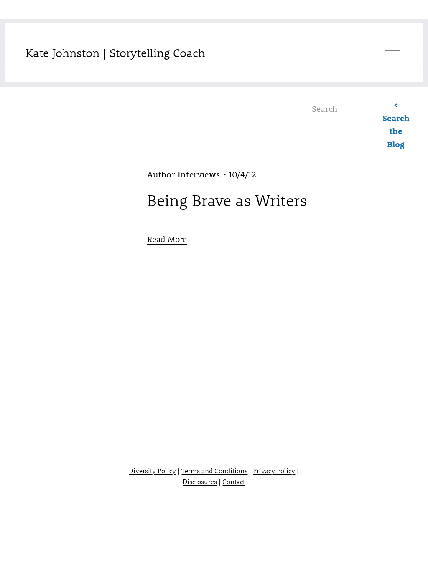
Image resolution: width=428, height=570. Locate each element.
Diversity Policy (152, 470)
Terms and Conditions (214, 470)
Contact (233, 481)
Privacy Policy (274, 470)
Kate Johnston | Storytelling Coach (115, 52)
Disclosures (200, 481)
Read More (167, 239)
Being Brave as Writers (227, 200)
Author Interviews (183, 174)
